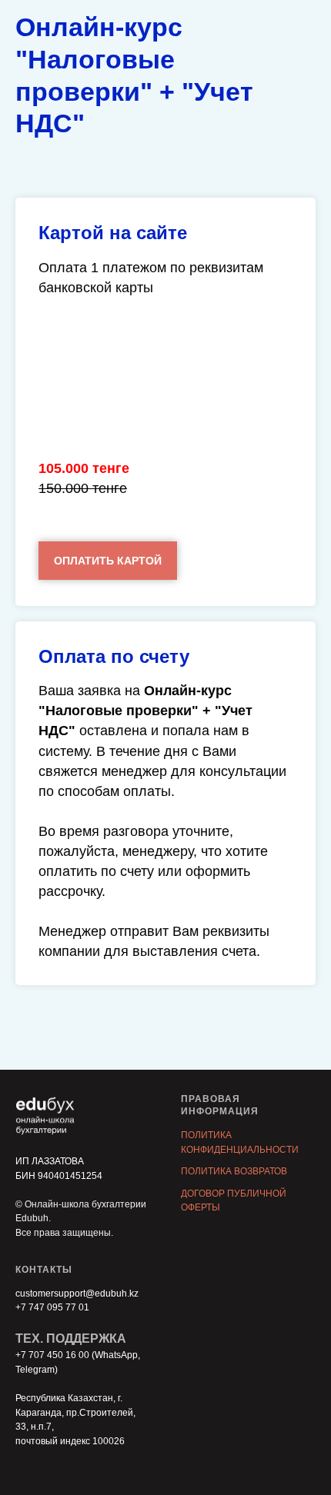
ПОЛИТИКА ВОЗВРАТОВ (234, 1171)
